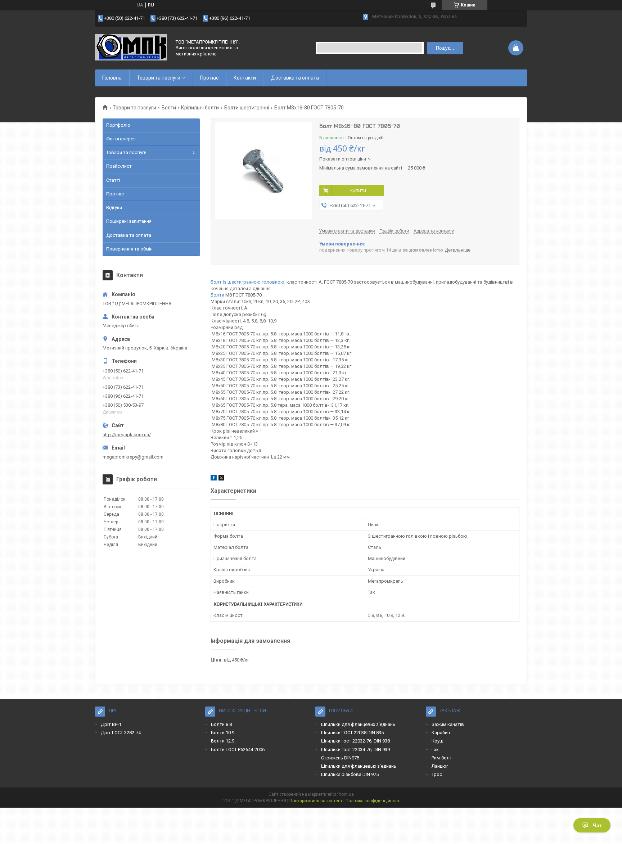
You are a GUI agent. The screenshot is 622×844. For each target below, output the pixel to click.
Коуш (437, 741)
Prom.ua (345, 794)
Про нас (209, 78)
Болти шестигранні (246, 107)
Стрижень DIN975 (340, 757)
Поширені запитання (129, 221)
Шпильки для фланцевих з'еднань (358, 724)
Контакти (245, 78)
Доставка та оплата (295, 78)
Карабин (441, 732)
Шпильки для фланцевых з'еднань (358, 766)
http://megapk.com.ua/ (127, 434)
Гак (435, 749)
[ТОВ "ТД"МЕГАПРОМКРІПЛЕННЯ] (131, 48)
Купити (358, 190)
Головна (112, 78)
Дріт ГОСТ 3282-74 (121, 732)
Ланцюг (440, 766)
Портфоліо (118, 125)
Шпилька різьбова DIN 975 (350, 774)
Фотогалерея (121, 138)
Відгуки (114, 207)
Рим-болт (442, 757)
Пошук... (445, 48)
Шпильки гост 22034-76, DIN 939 (355, 749)
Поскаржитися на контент (315, 800)
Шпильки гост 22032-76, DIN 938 (355, 741)
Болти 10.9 (222, 732)
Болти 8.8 (221, 724)
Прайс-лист (119, 166)
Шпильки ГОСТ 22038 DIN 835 (352, 732)
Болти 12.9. (223, 741)
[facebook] (214, 479)
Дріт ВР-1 (111, 724)
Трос (437, 774)
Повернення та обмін (129, 249)
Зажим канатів (448, 724)
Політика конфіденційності (373, 800)
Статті (113, 180)
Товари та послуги (158, 78)
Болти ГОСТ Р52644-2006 (238, 749)
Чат (597, 825)
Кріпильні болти (200, 107)
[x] (221, 479)
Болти (169, 107)
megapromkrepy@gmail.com (133, 457)
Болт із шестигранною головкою (247, 282)
